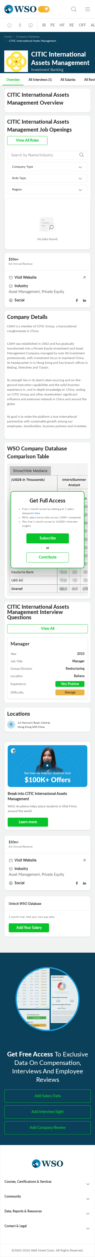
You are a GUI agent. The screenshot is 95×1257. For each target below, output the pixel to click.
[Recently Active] (9, 25)
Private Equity (53, 292)
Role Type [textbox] (19, 178)
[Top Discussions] (20, 25)
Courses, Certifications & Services (27, 1181)
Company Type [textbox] (22, 166)
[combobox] (47, 166)
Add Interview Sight (47, 1112)
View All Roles (27, 140)
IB (44, 25)
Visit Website (25, 278)
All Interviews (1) (40, 79)
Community (12, 1196)
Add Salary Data (48, 1096)
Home (7, 36)
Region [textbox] (17, 189)
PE (52, 25)
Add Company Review (47, 1128)
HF (62, 25)
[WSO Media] (31, 25)
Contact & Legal (15, 1226)
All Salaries (67, 79)
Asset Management (24, 292)
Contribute (47, 557)
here (37, 513)
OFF (82, 25)
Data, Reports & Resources (23, 1211)
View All (47, 629)
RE (71, 25)
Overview (13, 79)
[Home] (20, 9)
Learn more (28, 822)
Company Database (27, 36)
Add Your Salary (29, 928)
